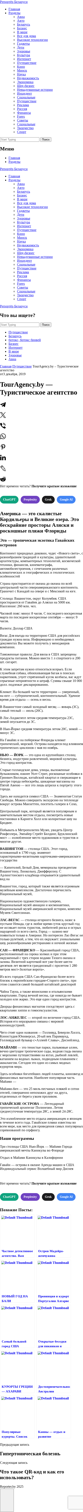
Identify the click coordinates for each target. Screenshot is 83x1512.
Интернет (24, 59)
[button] (7, 1500)
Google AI (66, 499)
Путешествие (26, 63)
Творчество (25, 128)
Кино (21, 66)
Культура (23, 55)
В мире (22, 32)
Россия (22, 109)
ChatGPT (9, 499)
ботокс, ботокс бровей (25, 340)
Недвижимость (28, 78)
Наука (21, 74)
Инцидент (24, 93)
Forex (21, 116)
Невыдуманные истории (35, 89)
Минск (22, 70)
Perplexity (30, 499)
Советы (22, 120)
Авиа (21, 17)
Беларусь (23, 24)
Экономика (25, 82)
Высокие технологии (32, 40)
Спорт (21, 132)
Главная (14, 9)
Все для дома (26, 36)
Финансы (24, 112)
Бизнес (22, 28)
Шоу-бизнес (25, 86)
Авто (20, 20)
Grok (48, 499)
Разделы (14, 13)
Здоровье (23, 51)
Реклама (23, 105)
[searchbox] (19, 139)
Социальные (26, 97)
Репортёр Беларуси (14, 2)
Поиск (46, 139)
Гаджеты (23, 43)
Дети (20, 47)
